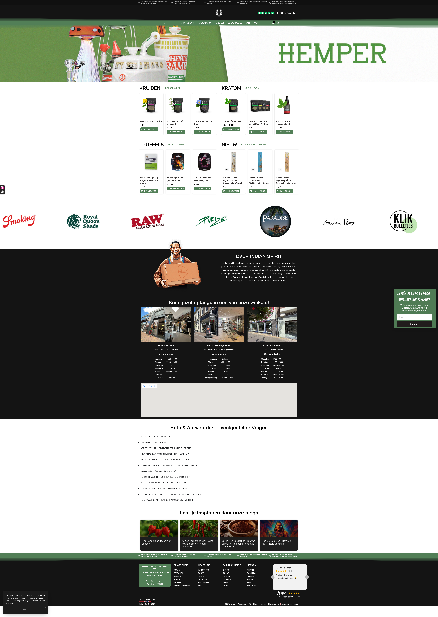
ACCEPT (26, 609)
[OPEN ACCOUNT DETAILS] (278, 23)
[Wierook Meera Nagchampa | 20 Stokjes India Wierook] (260, 162)
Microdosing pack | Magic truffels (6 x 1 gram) (149, 180)
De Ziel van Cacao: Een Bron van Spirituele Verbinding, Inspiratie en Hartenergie (238, 544)
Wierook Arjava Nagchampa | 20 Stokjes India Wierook (286, 180)
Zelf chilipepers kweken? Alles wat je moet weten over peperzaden (197, 544)
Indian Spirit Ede (166, 345)
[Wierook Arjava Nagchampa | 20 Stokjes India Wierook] (287, 162)
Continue (414, 324)
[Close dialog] (433, 291)
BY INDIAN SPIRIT (232, 565)
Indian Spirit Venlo (272, 345)
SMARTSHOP (181, 565)
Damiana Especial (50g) (151, 121)
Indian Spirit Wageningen (219, 345)
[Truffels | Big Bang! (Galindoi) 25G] (178, 162)
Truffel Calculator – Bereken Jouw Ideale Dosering (276, 542)
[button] (149, 129)
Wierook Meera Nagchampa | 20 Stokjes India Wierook (259, 180)
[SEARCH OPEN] (164, 23)
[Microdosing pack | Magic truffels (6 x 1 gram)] (151, 162)
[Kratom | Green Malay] (233, 105)
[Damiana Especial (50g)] (151, 105)
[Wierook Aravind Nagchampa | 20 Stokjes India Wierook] (233, 162)
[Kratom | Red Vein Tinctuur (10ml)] (287, 105)
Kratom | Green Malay (232, 121)
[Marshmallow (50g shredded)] (178, 105)
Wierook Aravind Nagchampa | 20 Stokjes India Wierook (232, 180)
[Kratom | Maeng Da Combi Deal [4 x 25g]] (260, 105)
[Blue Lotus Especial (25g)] (205, 105)
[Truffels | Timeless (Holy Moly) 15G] (205, 162)
